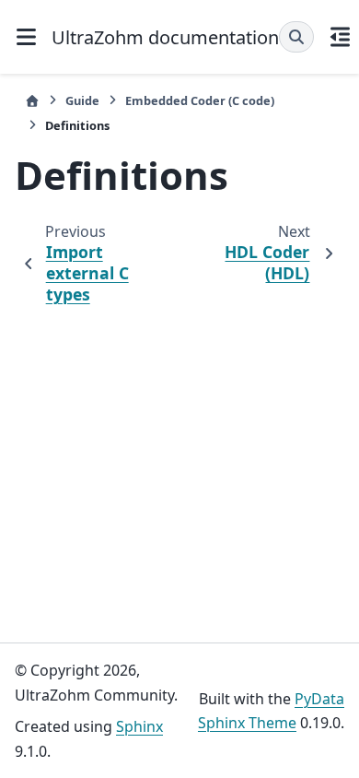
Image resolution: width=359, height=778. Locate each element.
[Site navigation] (26, 37)
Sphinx (139, 726)
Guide (82, 100)
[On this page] (340, 37)
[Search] (296, 37)
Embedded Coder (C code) (199, 100)
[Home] (32, 101)
